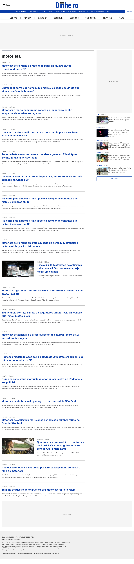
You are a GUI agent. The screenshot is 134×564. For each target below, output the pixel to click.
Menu (74, 12)
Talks (121, 18)
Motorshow (82, 12)
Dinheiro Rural (34, 12)
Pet (108, 12)
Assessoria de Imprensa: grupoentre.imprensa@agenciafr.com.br (38, 553)
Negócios (74, 18)
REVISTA (27, 18)
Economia (58, 18)
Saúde (44, 12)
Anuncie (129, 11)
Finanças (107, 18)
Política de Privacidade (9, 553)
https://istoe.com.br (9, 550)
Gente (50, 12)
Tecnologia (90, 18)
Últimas (13, 18)
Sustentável (100, 12)
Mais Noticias (114, 178)
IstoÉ (16, 12)
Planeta (58, 12)
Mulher (91, 12)
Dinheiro (24, 12)
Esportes (66, 12)
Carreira (42, 18)
